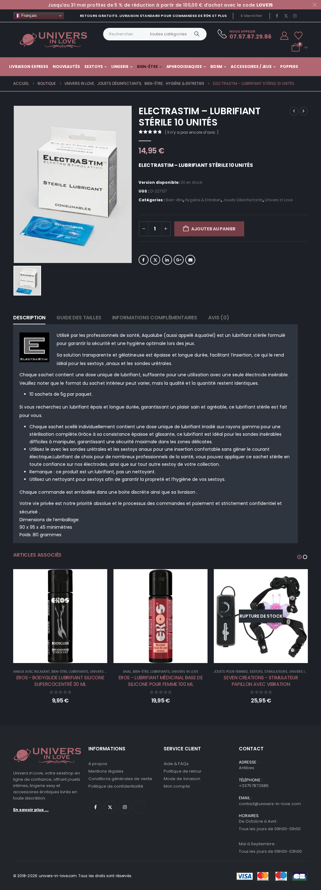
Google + (179, 260)
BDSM (216, 66)
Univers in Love (278, 200)
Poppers (289, 66)
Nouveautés (66, 66)
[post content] (60, 616)
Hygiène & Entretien (203, 200)
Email (190, 260)
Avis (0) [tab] (218, 317)
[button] (299, 557)
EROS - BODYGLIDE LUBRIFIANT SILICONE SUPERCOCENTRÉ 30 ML (60, 680)
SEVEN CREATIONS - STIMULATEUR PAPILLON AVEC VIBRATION (261, 680)
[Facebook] (277, 16)
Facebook (144, 260)
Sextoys (93, 66)
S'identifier (251, 15)
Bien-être (147, 66)
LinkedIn (167, 260)
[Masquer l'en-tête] (53, 40)
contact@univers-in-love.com (270, 804)
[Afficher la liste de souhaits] (298, 36)
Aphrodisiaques (184, 66)
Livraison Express (28, 66)
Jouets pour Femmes (231, 671)
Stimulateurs (275, 671)
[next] (303, 111)
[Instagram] (295, 16)
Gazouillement (155, 260)
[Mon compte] (284, 36)
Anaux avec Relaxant (31, 671)
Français (28, 15)
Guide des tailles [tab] (78, 317)
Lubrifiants (78, 671)
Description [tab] (29, 317)
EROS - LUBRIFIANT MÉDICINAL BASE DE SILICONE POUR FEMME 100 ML (160, 680)
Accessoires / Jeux (251, 66)
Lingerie (120, 66)
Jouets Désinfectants (243, 200)
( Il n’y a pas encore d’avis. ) (191, 132)
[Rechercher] (197, 34)
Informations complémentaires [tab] (154, 317)
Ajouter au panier (213, 229)
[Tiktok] (304, 16)
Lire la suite (265, 657)
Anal (127, 671)
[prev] (294, 111)
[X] (286, 16)
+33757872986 (254, 786)
